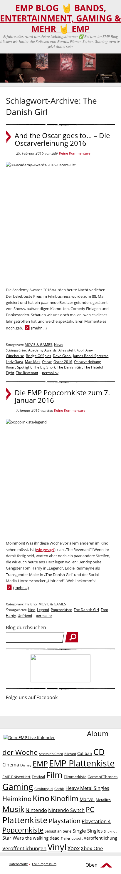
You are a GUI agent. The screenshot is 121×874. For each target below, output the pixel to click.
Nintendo (36, 810)
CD (99, 751)
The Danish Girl (69, 367)
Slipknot (110, 831)
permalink (50, 372)
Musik (13, 808)
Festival (38, 776)
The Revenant (27, 372)
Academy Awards (42, 350)
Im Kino (31, 604)
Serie (67, 831)
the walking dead (42, 838)
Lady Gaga (14, 361)
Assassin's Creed (51, 754)
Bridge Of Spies (38, 355)
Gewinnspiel (43, 788)
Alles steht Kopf (71, 350)
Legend (43, 609)
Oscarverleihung (87, 361)
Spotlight (24, 367)
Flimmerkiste (75, 776)
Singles (95, 830)
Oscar (47, 361)
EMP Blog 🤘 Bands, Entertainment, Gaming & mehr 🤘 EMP (60, 18)
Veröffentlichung (100, 838)
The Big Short (44, 367)
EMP (40, 763)
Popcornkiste (61, 609)
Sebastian (53, 831)
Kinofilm (64, 798)
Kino (31, 609)
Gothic (59, 788)
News (58, 344)
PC (90, 809)
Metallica (103, 799)
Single (79, 830)
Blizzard (70, 754)
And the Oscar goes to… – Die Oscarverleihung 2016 (62, 139)
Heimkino (16, 798)
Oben (91, 865)
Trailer (65, 838)
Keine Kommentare (74, 153)
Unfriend (25, 615)
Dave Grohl (62, 355)
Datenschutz (18, 864)
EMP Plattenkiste (82, 763)
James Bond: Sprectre (90, 355)
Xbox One (92, 848)
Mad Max (32, 361)
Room (10, 367)
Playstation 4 (96, 821)
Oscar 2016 (62, 361)
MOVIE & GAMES (38, 344)
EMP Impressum (44, 864)
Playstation (64, 821)
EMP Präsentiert (16, 776)
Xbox (74, 848)
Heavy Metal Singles (87, 788)
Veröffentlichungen (24, 848)
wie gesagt (45, 549)
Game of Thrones (102, 776)
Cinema (10, 764)
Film (54, 775)
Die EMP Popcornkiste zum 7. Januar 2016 (62, 396)
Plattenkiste (25, 820)
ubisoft (77, 838)
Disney (25, 765)
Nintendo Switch (66, 810)
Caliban (84, 753)
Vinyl (57, 847)
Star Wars (13, 838)
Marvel (87, 799)
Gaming (17, 787)
